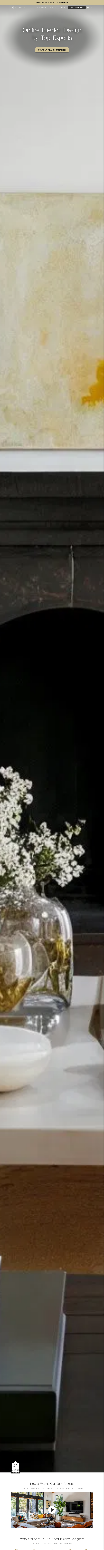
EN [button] (88, 7)
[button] (52, 1510)
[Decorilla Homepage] (18, 7)
